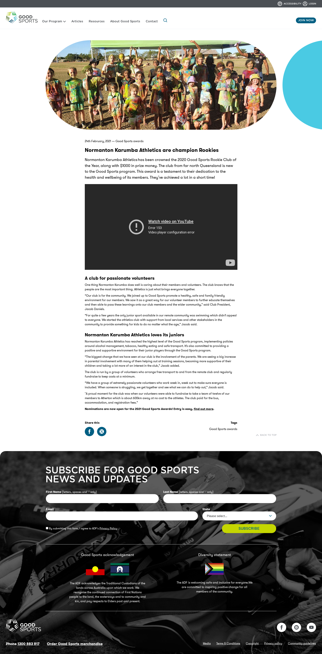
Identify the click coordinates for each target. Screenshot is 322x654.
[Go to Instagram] (296, 627)
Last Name (188, 492)
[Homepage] (22, 17)
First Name (71, 492)
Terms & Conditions (228, 643)
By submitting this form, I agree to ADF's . (83, 528)
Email (50, 509)
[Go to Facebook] (281, 627)
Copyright (252, 643)
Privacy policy (273, 643)
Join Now (306, 20)
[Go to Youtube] (311, 627)
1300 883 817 (29, 643)
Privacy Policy (108, 528)
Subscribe (249, 528)
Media (207, 643)
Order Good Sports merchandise (75, 643)
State (206, 509)
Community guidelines (302, 643)
